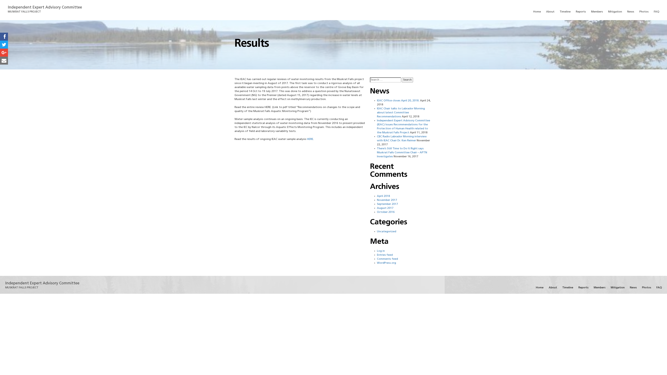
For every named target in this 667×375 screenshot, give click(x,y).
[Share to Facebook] (4, 37)
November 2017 (387, 200)
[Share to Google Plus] (4, 53)
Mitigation (615, 11)
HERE (310, 139)
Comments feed (387, 259)
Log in (381, 251)
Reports (581, 11)
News (630, 11)
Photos (644, 11)
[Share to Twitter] (4, 45)
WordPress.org (386, 263)
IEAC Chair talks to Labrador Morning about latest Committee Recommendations (401, 112)
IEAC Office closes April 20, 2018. (398, 100)
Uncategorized (386, 231)
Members (597, 11)
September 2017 (387, 204)
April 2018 (383, 196)
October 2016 (386, 212)
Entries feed (385, 255)
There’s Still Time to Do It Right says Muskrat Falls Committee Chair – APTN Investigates (402, 152)
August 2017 (385, 208)
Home (537, 11)
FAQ (656, 11)
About (550, 11)
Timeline (565, 11)
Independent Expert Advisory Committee (45, 8)
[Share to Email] (4, 61)
